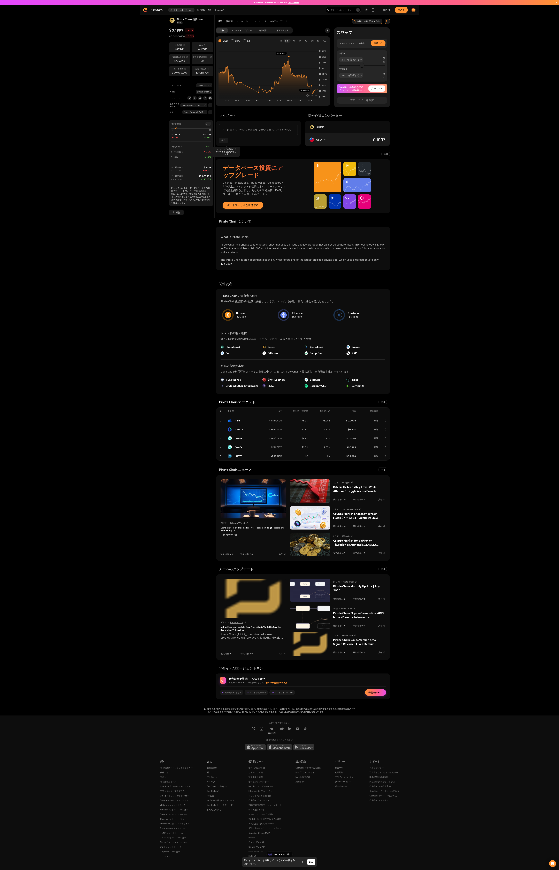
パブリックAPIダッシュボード (220, 800)
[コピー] (210, 92)
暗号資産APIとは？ (233, 692)
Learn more (293, 2)
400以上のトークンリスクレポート (264, 828)
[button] (210, 92)
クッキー (257, 860)
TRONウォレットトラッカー (173, 837)
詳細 (386, 154)
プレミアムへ (377, 88)
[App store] (255, 747)
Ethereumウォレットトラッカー (175, 823)
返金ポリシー (341, 786)
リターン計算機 (255, 772)
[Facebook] (205, 98)
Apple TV (300, 781)
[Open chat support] (552, 863)
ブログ (163, 777)
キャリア (211, 781)
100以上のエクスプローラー (261, 823)
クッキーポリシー (343, 781)
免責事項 (339, 767)
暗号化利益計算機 (256, 767)
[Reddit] (200, 98)
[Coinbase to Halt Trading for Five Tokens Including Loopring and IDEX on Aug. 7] (253, 498)
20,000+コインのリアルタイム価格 (264, 819)
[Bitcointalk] (210, 98)
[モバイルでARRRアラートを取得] (387, 21)
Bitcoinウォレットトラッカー (173, 842)
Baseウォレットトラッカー (172, 828)
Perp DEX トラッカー (170, 851)
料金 (209, 772)
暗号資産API (374, 692)
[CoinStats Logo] (152, 10)
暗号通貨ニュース (168, 781)
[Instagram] (261, 730)
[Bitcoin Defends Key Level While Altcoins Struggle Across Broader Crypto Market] (310, 491)
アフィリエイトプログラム (172, 791)
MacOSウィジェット (305, 772)
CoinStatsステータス (379, 800)
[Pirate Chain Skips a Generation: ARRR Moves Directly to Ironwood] (310, 617)
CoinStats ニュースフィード (220, 805)
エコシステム (166, 856)
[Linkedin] (289, 730)
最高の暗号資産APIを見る (277, 682)
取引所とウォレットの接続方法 (383, 772)
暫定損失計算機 (255, 777)
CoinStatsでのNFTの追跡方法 (383, 795)
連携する (378, 43)
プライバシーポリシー (345, 777)
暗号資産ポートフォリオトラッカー (176, 767)
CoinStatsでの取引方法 (380, 786)
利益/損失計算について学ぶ (382, 781)
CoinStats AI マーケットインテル (175, 786)
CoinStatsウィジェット (259, 800)
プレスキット (213, 777)
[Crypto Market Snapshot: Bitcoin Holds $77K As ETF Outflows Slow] (310, 518)
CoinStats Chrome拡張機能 (308, 767)
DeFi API (252, 856)
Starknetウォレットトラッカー (174, 800)
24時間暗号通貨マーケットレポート (265, 805)
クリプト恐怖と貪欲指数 (259, 795)
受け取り (343, 69)
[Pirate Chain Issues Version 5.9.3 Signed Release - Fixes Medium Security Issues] (310, 644)
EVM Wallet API (255, 851)
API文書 (210, 795)
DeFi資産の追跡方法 (378, 777)
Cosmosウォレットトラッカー (174, 819)
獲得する (164, 772)
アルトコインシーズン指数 (260, 814)
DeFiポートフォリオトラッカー (174, 795)
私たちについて (214, 809)
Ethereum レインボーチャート (262, 791)
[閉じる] (555, 2)
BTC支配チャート (256, 809)
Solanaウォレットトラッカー (173, 814)
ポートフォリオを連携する (243, 205)
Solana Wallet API (256, 847)
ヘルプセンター (376, 767)
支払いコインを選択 (362, 100)
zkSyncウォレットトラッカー (174, 805)
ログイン (387, 10)
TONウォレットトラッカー (172, 833)
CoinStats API (213, 791)
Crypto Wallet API (256, 842)
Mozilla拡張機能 (303, 777)
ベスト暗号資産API (258, 692)
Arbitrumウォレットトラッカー (174, 809)
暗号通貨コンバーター (258, 781)
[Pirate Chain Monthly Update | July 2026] (310, 590)
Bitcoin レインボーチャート (261, 786)
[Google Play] (303, 747)
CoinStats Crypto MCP (259, 833)
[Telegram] (189, 98)
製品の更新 (212, 767)
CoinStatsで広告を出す (217, 786)
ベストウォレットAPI (284, 692)
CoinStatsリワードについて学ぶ (384, 791)
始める (401, 10)
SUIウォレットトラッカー (172, 847)
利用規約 (339, 772)
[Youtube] (297, 730)
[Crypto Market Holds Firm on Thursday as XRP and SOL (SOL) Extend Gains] (310, 544)
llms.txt (251, 837)
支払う (342, 53)
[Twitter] (195, 98)
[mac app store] (279, 747)
